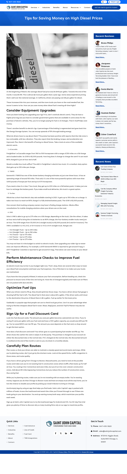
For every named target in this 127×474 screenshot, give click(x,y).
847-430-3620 (15, 2)
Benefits (56, 7)
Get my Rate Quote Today (106, 7)
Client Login (115, 2)
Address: (96, 436)
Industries (46, 7)
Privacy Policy (63, 452)
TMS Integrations (30, 438)
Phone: (95, 426)
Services (34, 7)
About (65, 7)
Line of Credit (29, 430)
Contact (87, 7)
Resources (75, 7)
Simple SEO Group (87, 452)
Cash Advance (29, 426)
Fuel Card (27, 434)
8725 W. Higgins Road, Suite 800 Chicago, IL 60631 (109, 439)
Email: (95, 431)
